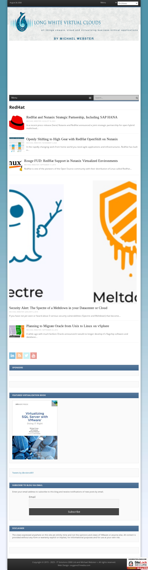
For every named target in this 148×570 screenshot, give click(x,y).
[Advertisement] (74, 67)
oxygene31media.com (80, 565)
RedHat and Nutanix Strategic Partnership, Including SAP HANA (71, 117)
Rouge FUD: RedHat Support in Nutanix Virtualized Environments (71, 161)
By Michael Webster (74, 38)
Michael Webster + (89, 562)
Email (32, 497)
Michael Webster (33, 121)
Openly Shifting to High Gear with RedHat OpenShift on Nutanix (72, 139)
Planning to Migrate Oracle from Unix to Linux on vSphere (67, 326)
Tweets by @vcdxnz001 (23, 473)
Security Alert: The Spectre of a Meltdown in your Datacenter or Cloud (58, 308)
